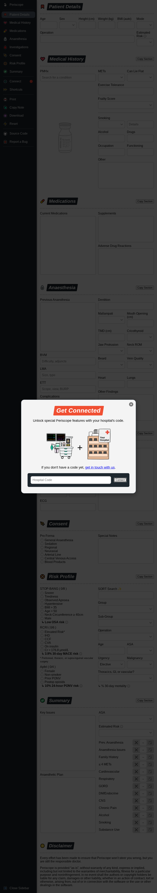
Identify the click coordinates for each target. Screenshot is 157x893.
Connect (120, 480)
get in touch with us (100, 467)
